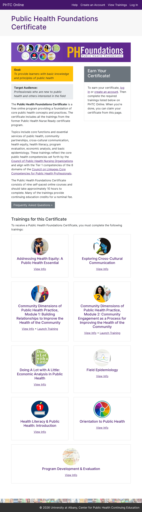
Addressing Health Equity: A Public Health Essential (40, 261)
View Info (40, 269)
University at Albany (64, 507)
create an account (106, 92)
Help (75, 5)
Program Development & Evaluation (71, 469)
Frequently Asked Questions (33, 205)
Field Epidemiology (102, 370)
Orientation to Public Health (102, 421)
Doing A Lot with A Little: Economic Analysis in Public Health (40, 374)
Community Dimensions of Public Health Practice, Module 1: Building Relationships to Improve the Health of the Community (39, 314)
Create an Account (93, 5)
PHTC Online (13, 5)
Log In (134, 5)
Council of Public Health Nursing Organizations (42, 161)
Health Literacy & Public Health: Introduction (39, 423)
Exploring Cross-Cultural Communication (102, 261)
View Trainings (117, 5)
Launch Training (47, 329)
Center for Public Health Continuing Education (109, 507)
